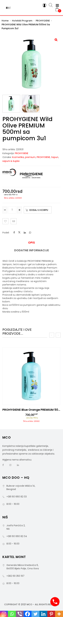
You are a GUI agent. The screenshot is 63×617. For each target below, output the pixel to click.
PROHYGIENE (43, 20)
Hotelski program (22, 20)
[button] (56, 40)
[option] (31, 385)
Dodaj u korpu (38, 210)
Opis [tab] (31, 243)
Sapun (54, 157)
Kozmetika (18, 157)
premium (30, 157)
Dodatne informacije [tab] (31, 250)
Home (5, 20)
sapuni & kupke (11, 161)
